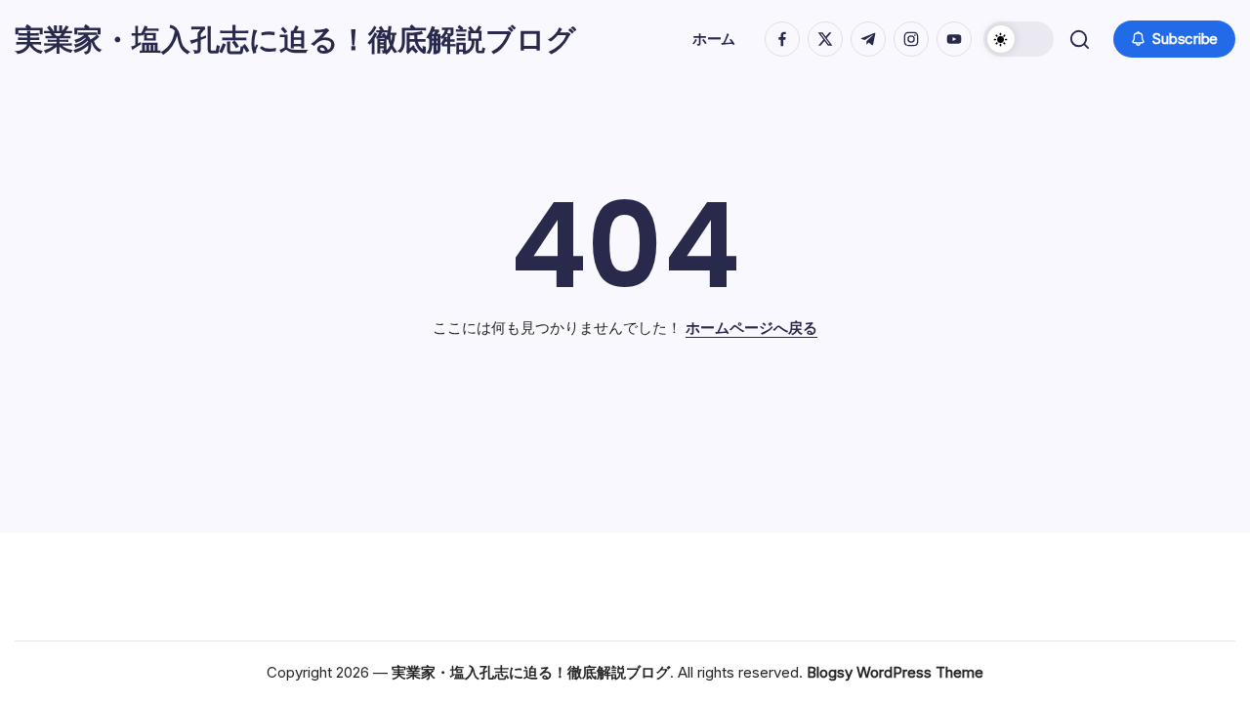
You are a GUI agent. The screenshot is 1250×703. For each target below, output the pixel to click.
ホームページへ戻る (751, 327)
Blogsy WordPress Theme (895, 672)
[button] (1018, 39)
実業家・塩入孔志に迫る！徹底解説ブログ (295, 39)
